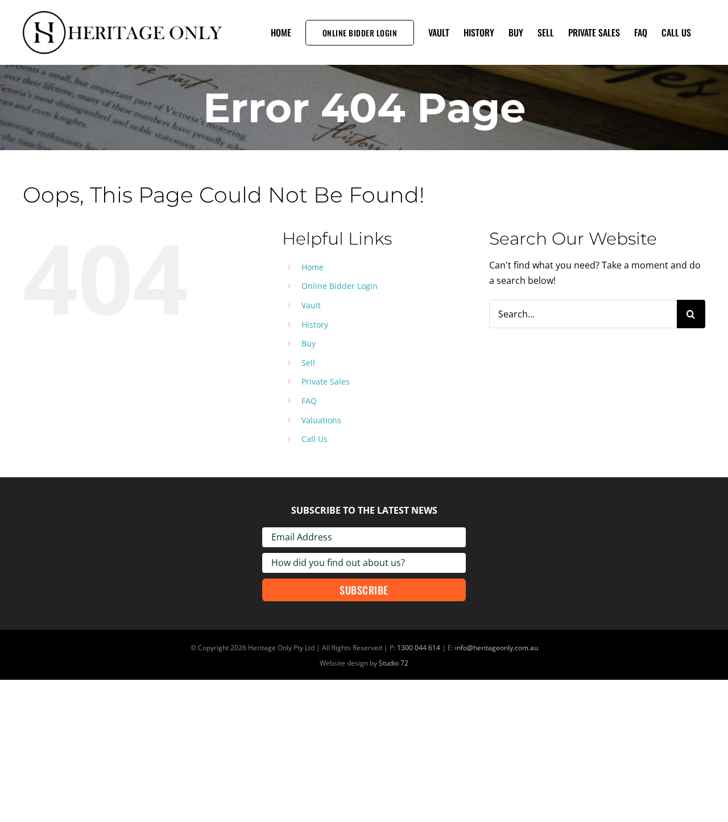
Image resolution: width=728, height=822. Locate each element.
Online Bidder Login (339, 285)
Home (312, 267)
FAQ (309, 400)
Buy (308, 343)
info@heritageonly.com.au (496, 647)
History (314, 324)
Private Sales (325, 381)
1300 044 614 (418, 647)
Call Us (314, 438)
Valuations (321, 420)
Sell (308, 362)
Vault (311, 305)
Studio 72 (393, 663)
